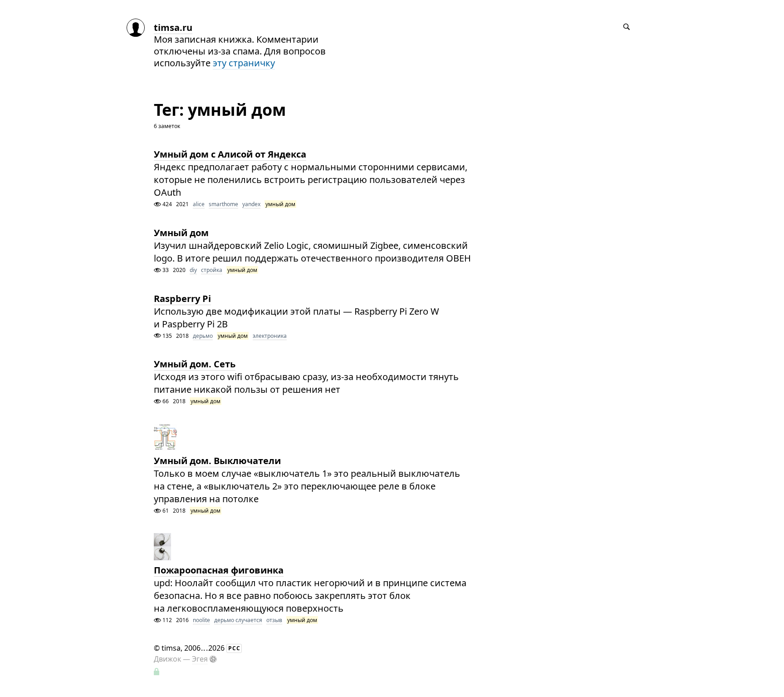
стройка (211, 270)
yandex (251, 204)
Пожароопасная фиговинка (219, 570)
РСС (234, 648)
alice (199, 204)
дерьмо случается (238, 620)
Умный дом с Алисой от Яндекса (230, 154)
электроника (270, 336)
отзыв (274, 620)
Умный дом (181, 233)
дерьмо (203, 336)
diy (193, 270)
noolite (201, 620)
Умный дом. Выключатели (217, 461)
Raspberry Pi (182, 298)
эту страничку (244, 63)
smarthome (223, 204)
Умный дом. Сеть (194, 364)
